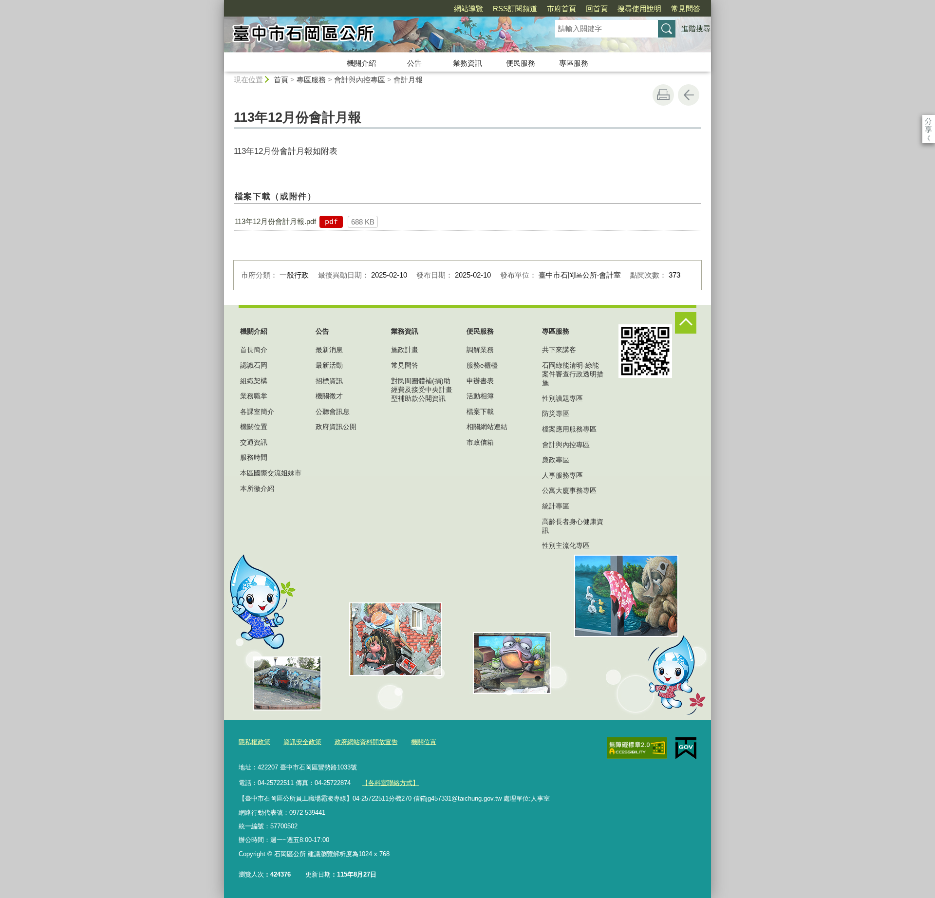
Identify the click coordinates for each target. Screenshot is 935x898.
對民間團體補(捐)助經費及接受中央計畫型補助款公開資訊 (421, 389)
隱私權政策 (254, 742)
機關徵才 (329, 396)
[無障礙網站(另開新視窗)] (637, 748)
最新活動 (329, 365)
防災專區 (555, 413)
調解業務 (480, 350)
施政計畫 (404, 350)
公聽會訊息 (333, 411)
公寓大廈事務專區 (569, 490)
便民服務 (520, 63)
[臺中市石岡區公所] (378, 35)
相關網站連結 (487, 426)
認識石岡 (253, 365)
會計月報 (408, 79)
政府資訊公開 (336, 426)
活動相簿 (480, 396)
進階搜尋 (696, 28)
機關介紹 (361, 63)
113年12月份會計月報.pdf (275, 221)
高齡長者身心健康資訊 (572, 526)
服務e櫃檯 (482, 365)
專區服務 (573, 63)
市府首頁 (561, 8)
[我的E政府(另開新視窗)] (685, 748)
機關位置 (253, 426)
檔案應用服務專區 (569, 429)
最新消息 (329, 350)
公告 (414, 63)
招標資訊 (329, 381)
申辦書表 (480, 381)
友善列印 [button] (663, 95)
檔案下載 (480, 411)
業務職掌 (253, 396)
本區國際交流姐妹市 (270, 473)
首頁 (281, 79)
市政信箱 (480, 442)
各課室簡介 (257, 411)
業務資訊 (467, 63)
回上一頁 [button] (688, 95)
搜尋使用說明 (639, 8)
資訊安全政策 (302, 742)
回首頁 (597, 8)
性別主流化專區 (566, 545)
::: (220, 4)
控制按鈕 (685, 323)
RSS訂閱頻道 (515, 8)
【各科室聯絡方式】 (390, 782)
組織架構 (253, 381)
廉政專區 (555, 460)
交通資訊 (253, 442)
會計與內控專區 (359, 79)
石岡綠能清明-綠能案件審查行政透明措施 (572, 374)
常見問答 (685, 8)
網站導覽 (468, 8)
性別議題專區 (562, 398)
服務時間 (253, 457)
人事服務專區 (562, 475)
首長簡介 (253, 350)
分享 (928, 121)
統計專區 (555, 506)
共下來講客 (559, 350)
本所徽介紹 (257, 488)
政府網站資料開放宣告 (366, 742)
